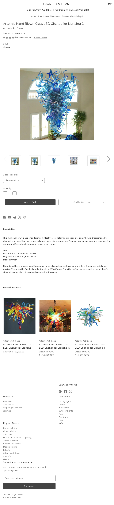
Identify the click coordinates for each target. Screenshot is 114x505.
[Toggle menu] (4, 4)
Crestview (7, 434)
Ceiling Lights (65, 401)
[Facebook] (4, 217)
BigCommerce (18, 495)
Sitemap (7, 411)
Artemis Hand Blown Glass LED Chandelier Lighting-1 (90, 346)
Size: (11, 175)
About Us (7, 401)
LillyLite (6, 450)
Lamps (62, 404)
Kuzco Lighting (10, 428)
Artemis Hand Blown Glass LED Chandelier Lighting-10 (55, 346)
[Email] (9, 217)
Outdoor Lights (66, 411)
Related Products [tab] (12, 287)
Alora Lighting (9, 431)
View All (6, 459)
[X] (19, 217)
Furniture (63, 417)
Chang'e (7, 456)
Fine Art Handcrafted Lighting (17, 437)
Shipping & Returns (12, 407)
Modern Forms (10, 447)
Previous (5, 158)
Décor (61, 420)
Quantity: (7, 188)
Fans (61, 414)
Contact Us (8, 404)
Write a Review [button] (40, 37)
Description (9, 229)
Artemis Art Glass (11, 453)
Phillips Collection (12, 443)
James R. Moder (10, 440)
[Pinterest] (24, 217)
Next (109, 158)
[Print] (14, 217)
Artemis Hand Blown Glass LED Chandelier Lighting (18, 346)
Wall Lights (64, 407)
